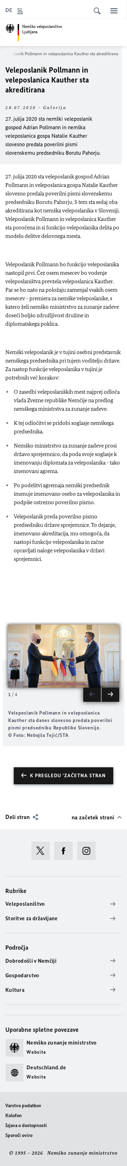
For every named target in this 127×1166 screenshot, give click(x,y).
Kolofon (13, 1116)
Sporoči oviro (18, 1135)
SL (20, 10)
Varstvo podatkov (23, 1106)
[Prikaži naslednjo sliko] (110, 695)
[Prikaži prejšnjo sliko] (92, 695)
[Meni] (114, 10)
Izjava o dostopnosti (26, 1125)
